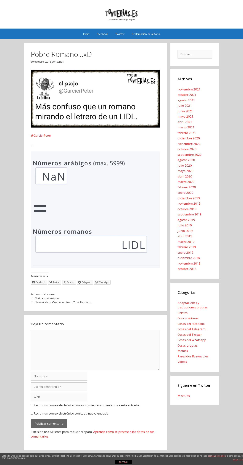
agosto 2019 (186, 220)
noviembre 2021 (189, 89)
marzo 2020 (186, 182)
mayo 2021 (185, 116)
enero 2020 (185, 192)
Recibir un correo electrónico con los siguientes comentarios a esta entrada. (87, 405)
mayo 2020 (185, 171)
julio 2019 (185, 225)
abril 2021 (185, 122)
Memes (183, 351)
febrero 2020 (187, 187)
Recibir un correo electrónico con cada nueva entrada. (71, 413)
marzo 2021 (186, 127)
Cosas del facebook (191, 324)
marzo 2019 (186, 242)
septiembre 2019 (190, 214)
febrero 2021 (187, 133)
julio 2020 (185, 165)
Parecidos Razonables (193, 356)
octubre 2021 (187, 95)
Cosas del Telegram (191, 329)
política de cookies (217, 456)
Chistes (182, 313)
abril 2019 (185, 236)
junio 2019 (185, 231)
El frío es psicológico (47, 298)
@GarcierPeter (41, 135)
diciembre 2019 (189, 198)
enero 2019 (185, 252)
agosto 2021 (186, 100)
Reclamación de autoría (146, 34)
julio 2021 (185, 105)
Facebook (102, 34)
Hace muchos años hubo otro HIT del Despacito (63, 302)
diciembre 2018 (189, 258)
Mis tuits (184, 396)
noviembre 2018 (189, 263)
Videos (182, 362)
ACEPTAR (123, 462)
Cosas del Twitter (45, 294)
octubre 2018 (187, 269)
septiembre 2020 (190, 155)
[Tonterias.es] (121, 14)
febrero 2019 (187, 247)
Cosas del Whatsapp (192, 340)
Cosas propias (187, 345)
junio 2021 (185, 111)
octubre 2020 (187, 149)
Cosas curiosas (188, 318)
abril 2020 (185, 176)
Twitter (120, 34)
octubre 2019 (187, 209)
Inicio (86, 34)
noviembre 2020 (189, 144)
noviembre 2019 (189, 203)
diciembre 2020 (189, 138)
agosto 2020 (186, 160)
